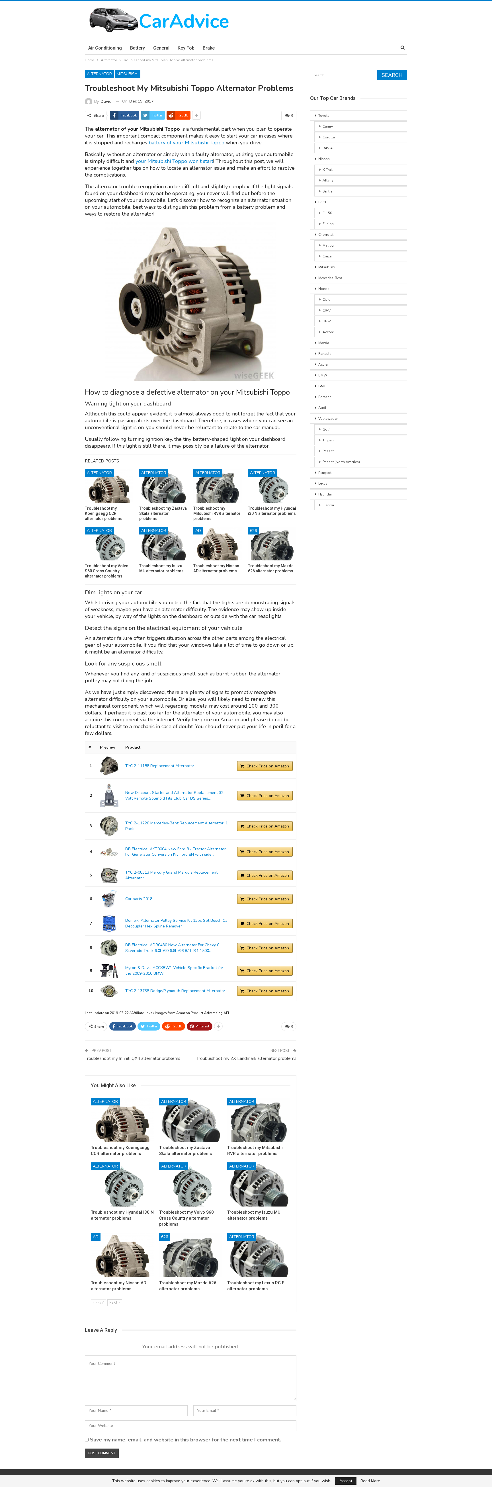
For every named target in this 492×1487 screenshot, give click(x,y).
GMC (322, 386)
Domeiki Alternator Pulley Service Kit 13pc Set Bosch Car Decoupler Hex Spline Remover (177, 923)
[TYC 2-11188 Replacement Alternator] (109, 766)
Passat (328, 451)
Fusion (328, 224)
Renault (324, 353)
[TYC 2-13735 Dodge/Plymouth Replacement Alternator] (109, 991)
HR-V (327, 321)
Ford (322, 202)
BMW (322, 375)
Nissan (324, 159)
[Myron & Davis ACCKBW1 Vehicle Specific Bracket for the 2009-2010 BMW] (109, 970)
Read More (370, 1481)
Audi (322, 407)
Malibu (328, 245)
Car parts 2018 (138, 899)
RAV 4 (327, 148)
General (161, 48)
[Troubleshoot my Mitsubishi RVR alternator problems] (217, 486)
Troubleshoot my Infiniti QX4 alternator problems (132, 1058)
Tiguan (328, 440)
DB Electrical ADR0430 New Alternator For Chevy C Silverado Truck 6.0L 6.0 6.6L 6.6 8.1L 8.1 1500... (172, 947)
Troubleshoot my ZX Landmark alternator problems (246, 1058)
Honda (323, 288)
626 (253, 530)
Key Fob (186, 48)
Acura (323, 364)
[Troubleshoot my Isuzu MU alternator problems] (163, 544)
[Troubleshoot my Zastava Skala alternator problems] (163, 486)
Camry (328, 126)
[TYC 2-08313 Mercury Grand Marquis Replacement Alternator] (109, 875)
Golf (326, 429)
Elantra (328, 505)
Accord (328, 332)
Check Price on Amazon (268, 766)
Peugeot (324, 472)
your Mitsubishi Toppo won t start (174, 161)
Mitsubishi (127, 74)
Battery (137, 48)
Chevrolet (325, 234)
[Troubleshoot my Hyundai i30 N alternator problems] (272, 486)
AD (198, 530)
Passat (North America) (341, 462)
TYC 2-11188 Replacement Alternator (159, 766)
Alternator (99, 74)
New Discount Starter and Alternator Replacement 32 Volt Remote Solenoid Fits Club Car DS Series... (174, 795)
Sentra (328, 191)
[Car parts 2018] (109, 899)
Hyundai (325, 494)
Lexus (322, 483)
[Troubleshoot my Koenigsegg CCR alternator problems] (109, 486)
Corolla (329, 137)
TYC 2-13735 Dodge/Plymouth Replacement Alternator (175, 991)
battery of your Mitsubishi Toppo (187, 142)
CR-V (327, 310)
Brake (209, 48)
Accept (345, 1481)
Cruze (327, 256)
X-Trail (328, 169)
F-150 (327, 213)
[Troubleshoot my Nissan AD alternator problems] (217, 544)
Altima (328, 180)
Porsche (324, 397)
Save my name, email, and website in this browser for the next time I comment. (185, 1439)
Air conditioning (105, 48)
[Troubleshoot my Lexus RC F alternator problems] (258, 1255)
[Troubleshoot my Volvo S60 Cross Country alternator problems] (109, 544)
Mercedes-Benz (330, 278)
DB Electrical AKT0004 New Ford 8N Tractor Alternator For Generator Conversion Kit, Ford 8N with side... (175, 851)
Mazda (323, 343)
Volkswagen (328, 418)
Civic (326, 299)
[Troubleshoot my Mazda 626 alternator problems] (272, 544)
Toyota (323, 115)
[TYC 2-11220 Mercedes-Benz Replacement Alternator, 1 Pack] (109, 826)
